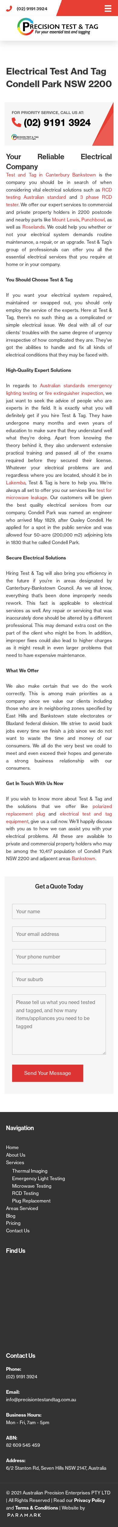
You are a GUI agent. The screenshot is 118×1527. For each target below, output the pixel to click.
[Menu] (108, 8)
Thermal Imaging (30, 1171)
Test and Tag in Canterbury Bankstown (51, 175)
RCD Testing (25, 1193)
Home (12, 1147)
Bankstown (83, 858)
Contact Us (18, 1231)
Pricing (13, 1223)
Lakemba (15, 483)
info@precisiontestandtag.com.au (41, 1399)
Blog (10, 1216)
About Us (15, 1155)
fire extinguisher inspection (74, 393)
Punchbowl (93, 220)
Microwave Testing (31, 1186)
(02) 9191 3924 (21, 1377)
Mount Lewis (65, 220)
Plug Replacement (31, 1201)
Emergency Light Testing (38, 1178)
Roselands (33, 227)
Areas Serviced (22, 1208)
